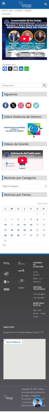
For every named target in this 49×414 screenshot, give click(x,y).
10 (5, 224)
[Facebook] (6, 105)
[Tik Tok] (36, 105)
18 (12, 230)
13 (24, 224)
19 (18, 230)
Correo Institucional (31, 402)
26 (18, 235)
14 (31, 224)
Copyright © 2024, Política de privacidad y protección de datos (33, 392)
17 (5, 230)
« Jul (3, 245)
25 (12, 235)
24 (5, 235)
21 (31, 230)
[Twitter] (13, 105)
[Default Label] (28, 105)
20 (24, 230)
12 (18, 224)
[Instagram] (21, 105)
